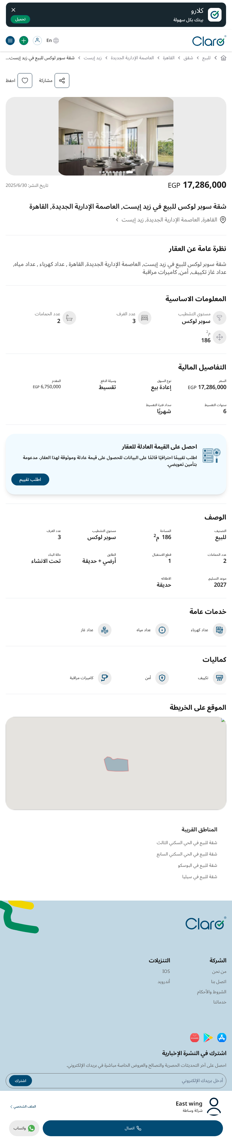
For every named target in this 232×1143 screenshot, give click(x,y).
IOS (166, 971)
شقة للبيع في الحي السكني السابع (187, 854)
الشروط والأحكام (211, 992)
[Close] (13, 9)
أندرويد (164, 981)
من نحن (219, 971)
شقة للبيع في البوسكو (197, 865)
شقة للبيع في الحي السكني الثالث (187, 843)
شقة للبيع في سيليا (199, 877)
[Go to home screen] (208, 40)
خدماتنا (219, 1002)
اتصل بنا (218, 981)
